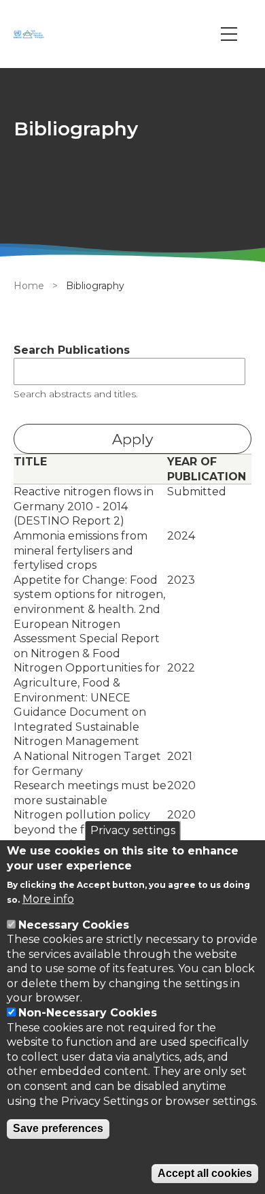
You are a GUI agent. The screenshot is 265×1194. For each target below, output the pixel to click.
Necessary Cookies (73, 924)
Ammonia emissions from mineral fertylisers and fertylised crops (80, 550)
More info (48, 899)
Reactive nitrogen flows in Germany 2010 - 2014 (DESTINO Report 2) (84, 506)
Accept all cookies (205, 1173)
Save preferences (58, 1128)
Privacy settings (132, 830)
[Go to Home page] (31, 34)
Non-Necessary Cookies (87, 1012)
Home (29, 286)
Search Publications (72, 350)
